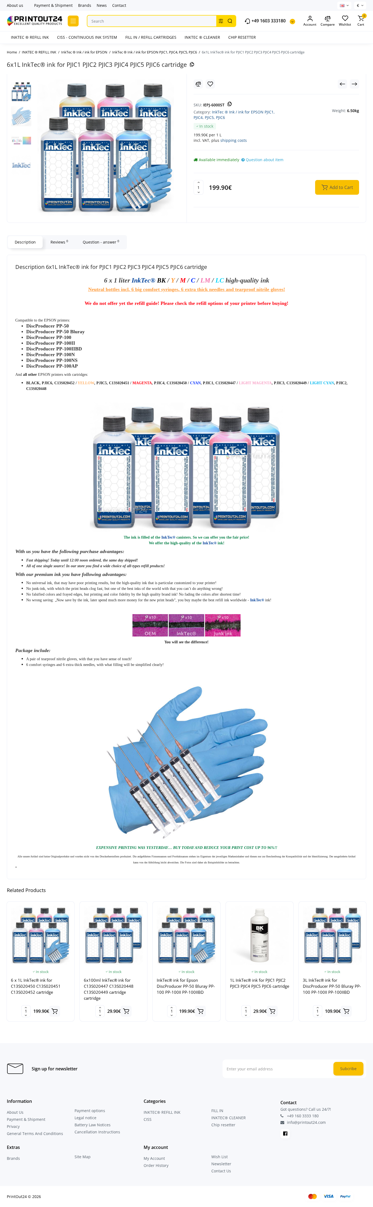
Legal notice (85, 1117)
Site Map (83, 1156)
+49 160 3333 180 (302, 1115)
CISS (148, 1119)
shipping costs (233, 140)
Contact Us (221, 1170)
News (102, 5)
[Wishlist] (210, 84)
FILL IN (217, 1110)
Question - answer (101, 242)
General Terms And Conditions (35, 1133)
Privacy (13, 1126)
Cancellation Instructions (97, 1131)
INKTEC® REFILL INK (162, 1112)
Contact (119, 5)
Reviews (59, 242)
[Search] (230, 21)
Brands (84, 5)
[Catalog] (73, 21)
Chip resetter (223, 1124)
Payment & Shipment (53, 5)
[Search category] (221, 21)
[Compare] (198, 84)
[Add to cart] (54, 1011)
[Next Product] (354, 84)
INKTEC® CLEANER (228, 1117)
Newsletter (221, 1163)
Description (25, 242)
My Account (154, 1158)
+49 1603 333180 (268, 21)
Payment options (90, 1110)
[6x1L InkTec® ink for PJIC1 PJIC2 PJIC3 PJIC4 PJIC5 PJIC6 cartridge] (105, 147)
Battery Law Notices (93, 1124)
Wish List (219, 1156)
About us (15, 5)
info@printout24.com (306, 1122)
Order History (156, 1165)
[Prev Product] (342, 84)
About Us (15, 1112)
